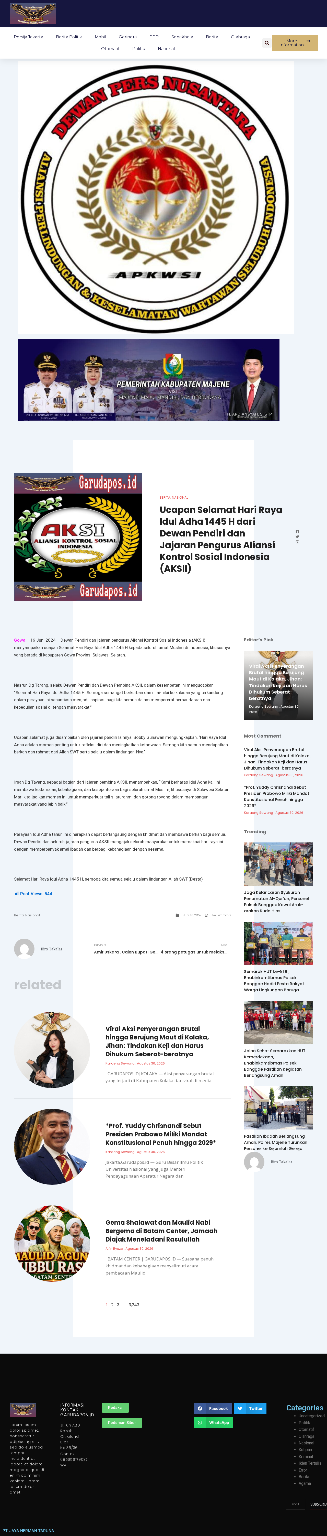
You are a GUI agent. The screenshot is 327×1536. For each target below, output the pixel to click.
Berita (212, 37)
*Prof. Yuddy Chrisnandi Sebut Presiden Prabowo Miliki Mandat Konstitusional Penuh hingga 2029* (161, 1134)
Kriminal (306, 1456)
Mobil (100, 37)
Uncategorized (312, 1415)
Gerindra (128, 37)
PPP (154, 37)
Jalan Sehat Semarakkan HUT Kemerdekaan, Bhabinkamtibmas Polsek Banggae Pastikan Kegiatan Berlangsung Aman (275, 1063)
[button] (267, 43)
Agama (305, 1483)
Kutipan (305, 1449)
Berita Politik (69, 37)
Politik (138, 48)
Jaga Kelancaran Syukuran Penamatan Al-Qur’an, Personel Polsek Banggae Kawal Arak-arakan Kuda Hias (276, 902)
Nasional (166, 48)
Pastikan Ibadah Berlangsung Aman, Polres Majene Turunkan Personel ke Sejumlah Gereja (275, 1142)
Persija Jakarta (28, 37)
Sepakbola (182, 37)
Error (303, 1470)
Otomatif (110, 48)
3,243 (134, 1305)
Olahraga (240, 37)
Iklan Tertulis (310, 1463)
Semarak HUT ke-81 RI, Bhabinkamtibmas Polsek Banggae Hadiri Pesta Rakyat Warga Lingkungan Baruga (274, 981)
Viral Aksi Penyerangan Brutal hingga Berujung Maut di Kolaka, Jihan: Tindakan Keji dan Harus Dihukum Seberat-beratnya (157, 1041)
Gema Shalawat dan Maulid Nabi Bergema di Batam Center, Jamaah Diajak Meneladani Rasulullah (162, 1231)
